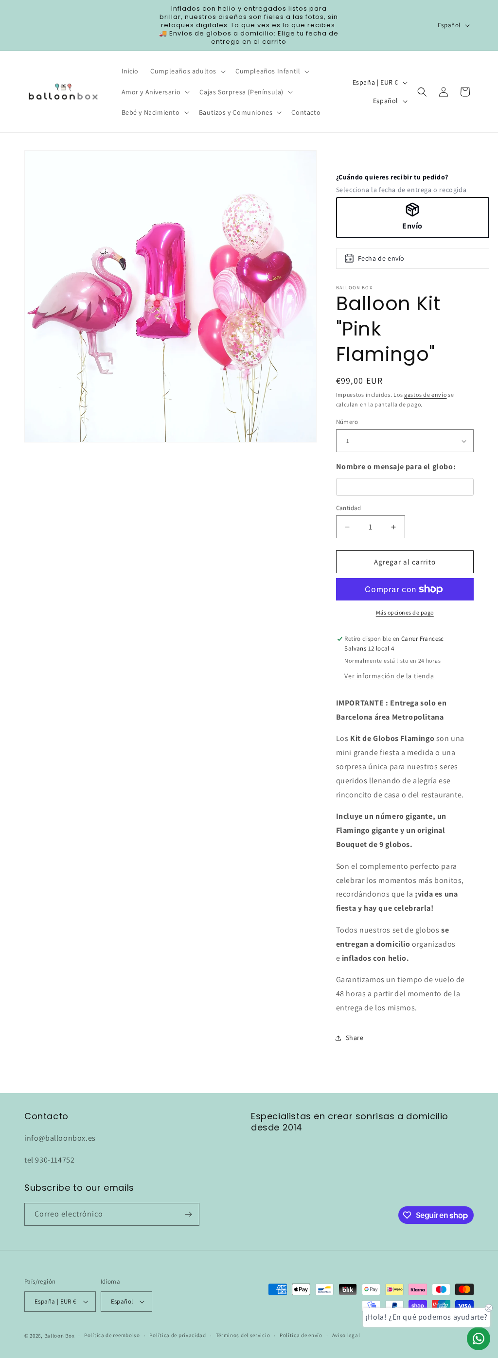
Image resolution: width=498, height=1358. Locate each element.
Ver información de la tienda (389, 675)
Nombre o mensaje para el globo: (396, 466)
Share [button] (355, 1037)
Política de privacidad (177, 1335)
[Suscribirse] (188, 1214)
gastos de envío (425, 394)
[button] (187, 71)
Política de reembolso (112, 1335)
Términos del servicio (243, 1335)
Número (347, 422)
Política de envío (301, 1335)
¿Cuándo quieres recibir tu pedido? (392, 177)
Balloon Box (59, 1335)
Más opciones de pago (405, 612)
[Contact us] (478, 1338)
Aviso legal (346, 1335)
